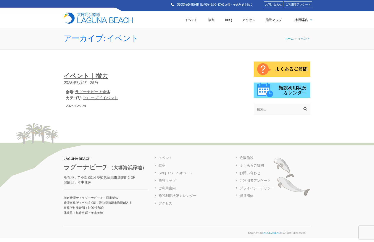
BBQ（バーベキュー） (176, 173)
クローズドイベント (100, 97)
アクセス (248, 20)
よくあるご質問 (252, 165)
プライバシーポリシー (257, 188)
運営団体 (246, 195)
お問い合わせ (273, 4)
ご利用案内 (300, 20)
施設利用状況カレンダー (177, 195)
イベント (191, 20)
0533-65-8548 (188, 4)
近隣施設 (246, 158)
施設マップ (274, 20)
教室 (211, 20)
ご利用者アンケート (298, 4)
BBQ (228, 20)
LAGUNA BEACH (272, 232)
